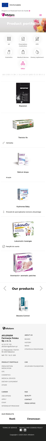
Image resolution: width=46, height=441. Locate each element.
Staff (4, 402)
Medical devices (23, 57)
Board (27, 339)
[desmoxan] (31, 419)
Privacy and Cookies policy (31, 428)
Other (23, 68)
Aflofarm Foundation (34, 366)
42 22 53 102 (7, 344)
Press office (30, 403)
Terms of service (10, 428)
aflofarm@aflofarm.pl (9, 346)
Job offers (6, 396)
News (27, 346)
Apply (4, 399)
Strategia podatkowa (34, 349)
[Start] (8, 15)
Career (5, 392)
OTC (37, 44)
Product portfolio (10, 362)
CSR (26, 362)
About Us (29, 335)
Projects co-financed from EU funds (15, 11)
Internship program (10, 406)
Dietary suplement (37, 57)
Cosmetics (8, 57)
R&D (26, 392)
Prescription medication (23, 45)
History (28, 342)
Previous (5, 288)
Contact (28, 399)
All (9, 44)
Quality (28, 396)
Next (40, 288)
